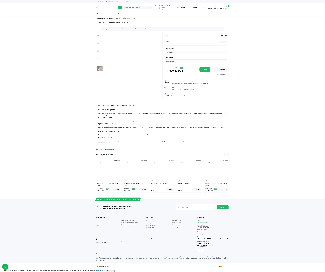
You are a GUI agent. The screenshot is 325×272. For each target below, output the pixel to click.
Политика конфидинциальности (129, 222)
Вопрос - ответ (149, 28)
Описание (114, 28)
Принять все (110, 271)
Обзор (105, 28)
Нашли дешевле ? (221, 74)
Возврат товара (100, 1)
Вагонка (148, 220)
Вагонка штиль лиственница (106, 149)
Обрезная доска (176, 222)
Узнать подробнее (101, 270)
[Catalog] (120, 7)
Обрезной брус (176, 224)
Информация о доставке (128, 220)
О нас (97, 225)
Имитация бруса (151, 223)
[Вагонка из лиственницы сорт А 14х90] (132, 55)
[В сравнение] (166, 35)
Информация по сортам (112, 1)
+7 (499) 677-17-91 (196, 7)
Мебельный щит (176, 220)
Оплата (98, 223)
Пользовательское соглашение (129, 224)
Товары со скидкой (101, 242)
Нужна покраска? (169, 48)
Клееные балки (150, 225)
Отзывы (137, 28)
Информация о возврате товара (104, 220)
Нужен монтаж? (169, 57)
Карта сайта (124, 242)
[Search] (150, 7)
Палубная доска (176, 227)
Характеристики (126, 28)
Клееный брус (150, 227)
